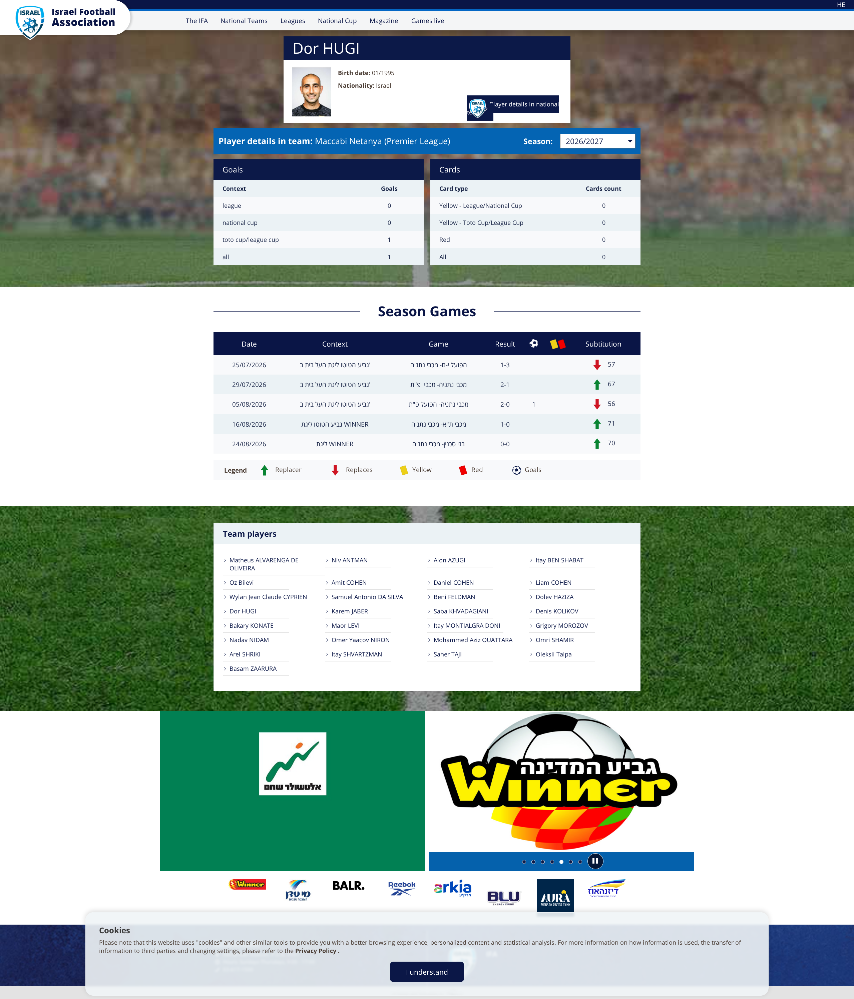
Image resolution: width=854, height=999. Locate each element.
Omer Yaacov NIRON (361, 640)
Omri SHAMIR (555, 640)
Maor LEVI (346, 625)
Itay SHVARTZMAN (357, 654)
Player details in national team (513, 108)
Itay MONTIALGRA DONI (467, 625)
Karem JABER (350, 611)
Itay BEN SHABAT (559, 560)
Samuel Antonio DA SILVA (367, 597)
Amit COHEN (349, 582)
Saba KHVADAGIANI (461, 611)
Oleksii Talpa (554, 654)
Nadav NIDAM (249, 640)
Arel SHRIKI (245, 654)
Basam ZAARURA (253, 668)
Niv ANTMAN (350, 560)
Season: (538, 141)
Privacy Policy (316, 951)
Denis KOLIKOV (557, 611)
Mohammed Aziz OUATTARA (473, 640)
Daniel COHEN (454, 582)
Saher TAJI (448, 654)
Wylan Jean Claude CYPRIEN (268, 597)
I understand (427, 972)
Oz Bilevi (242, 582)
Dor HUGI (243, 611)
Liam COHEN (554, 582)
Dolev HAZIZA (554, 597)
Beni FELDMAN (454, 597)
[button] (595, 861)
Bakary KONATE (252, 625)
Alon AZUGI (449, 560)
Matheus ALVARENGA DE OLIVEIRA (264, 564)
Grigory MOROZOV (562, 625)
